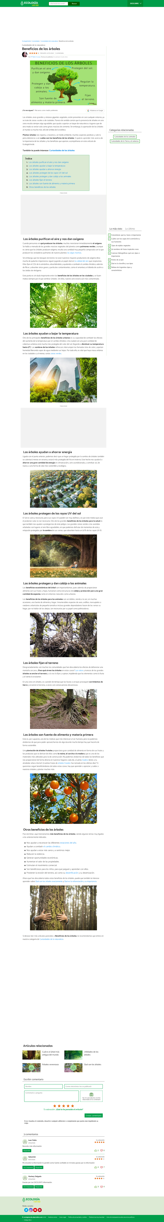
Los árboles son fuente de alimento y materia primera (52, 183)
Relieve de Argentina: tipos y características (121, 269)
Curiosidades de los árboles (62, 150)
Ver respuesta (28, 1167)
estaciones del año (68, 843)
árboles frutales (64, 763)
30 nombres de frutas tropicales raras (125, 249)
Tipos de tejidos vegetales (120, 245)
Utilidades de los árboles (91, 1053)
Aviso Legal (62, 1217)
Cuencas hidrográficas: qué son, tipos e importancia (125, 255)
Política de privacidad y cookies (77, 1217)
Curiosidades (35, 41)
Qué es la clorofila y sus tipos (122, 263)
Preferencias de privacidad (96, 1217)
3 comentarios (59, 53)
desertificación (72, 873)
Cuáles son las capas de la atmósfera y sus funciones (125, 240)
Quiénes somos (52, 1217)
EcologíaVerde (26, 41)
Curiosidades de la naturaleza (49, 41)
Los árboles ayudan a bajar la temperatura (47, 166)
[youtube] (35, 1210)
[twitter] (26, 1210)
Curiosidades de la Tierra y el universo (125, 141)
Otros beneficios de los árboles (42, 187)
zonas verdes (56, 353)
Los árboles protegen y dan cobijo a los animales (50, 176)
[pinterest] (40, 1210)
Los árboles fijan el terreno (40, 180)
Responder (26, 1150)
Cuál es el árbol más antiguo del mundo (50, 1053)
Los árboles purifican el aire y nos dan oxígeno (49, 162)
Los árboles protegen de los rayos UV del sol (48, 173)
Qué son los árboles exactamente (48, 881)
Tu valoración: (49, 1109)
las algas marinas (74, 253)
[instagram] (31, 1210)
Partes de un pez (117, 259)
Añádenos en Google (96, 110)
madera (85, 760)
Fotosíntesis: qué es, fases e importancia (126, 235)
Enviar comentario (93, 1115)
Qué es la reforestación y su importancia (80, 881)
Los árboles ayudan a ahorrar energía (45, 169)
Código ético (27, 1220)
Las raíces (79, 670)
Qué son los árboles (92, 1064)
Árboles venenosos (50, 1064)
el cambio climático (51, 846)
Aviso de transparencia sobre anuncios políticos (120, 1217)
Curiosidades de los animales (125, 136)
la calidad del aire (82, 261)
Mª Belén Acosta (35, 57)
